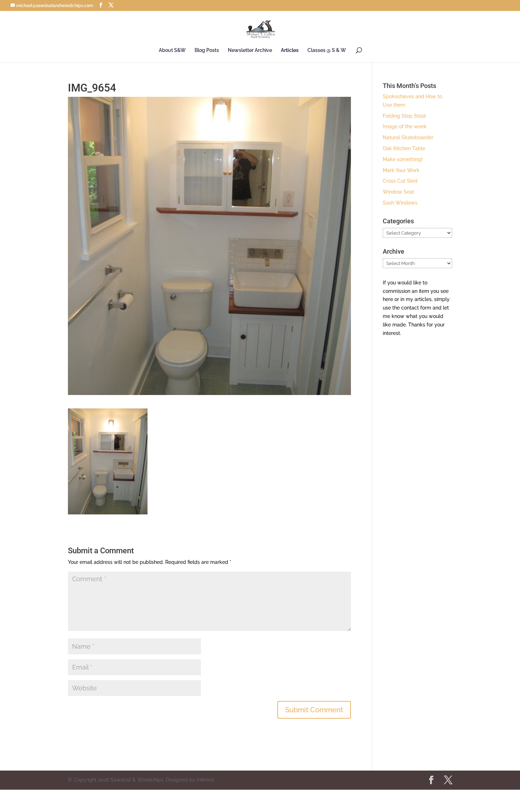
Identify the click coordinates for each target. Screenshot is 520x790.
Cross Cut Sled (400, 181)
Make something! (403, 159)
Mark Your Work (401, 170)
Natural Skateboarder (408, 137)
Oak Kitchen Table (404, 148)
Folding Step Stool (404, 116)
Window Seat (398, 192)
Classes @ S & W (326, 50)
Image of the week (405, 126)
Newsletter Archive (250, 50)
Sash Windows (400, 203)
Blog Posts (207, 50)
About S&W (172, 50)
